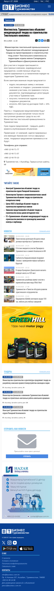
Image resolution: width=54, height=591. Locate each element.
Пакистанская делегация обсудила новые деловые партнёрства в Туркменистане (30, 240)
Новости (8, 231)
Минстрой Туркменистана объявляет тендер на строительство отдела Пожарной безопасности (23, 189)
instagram (9, 542)
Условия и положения (10, 561)
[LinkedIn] (39, 40)
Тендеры (8, 371)
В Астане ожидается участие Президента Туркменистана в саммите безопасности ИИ (31, 249)
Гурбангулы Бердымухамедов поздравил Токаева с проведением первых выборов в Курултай (30, 260)
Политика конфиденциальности (14, 564)
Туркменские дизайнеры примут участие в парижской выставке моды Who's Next (30, 281)
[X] (36, 40)
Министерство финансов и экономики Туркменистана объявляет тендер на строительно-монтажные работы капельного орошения (26, 396)
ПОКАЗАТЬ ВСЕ (44, 231)
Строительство (9, 20)
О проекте (6, 558)
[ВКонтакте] (42, 40)
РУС (47, 1)
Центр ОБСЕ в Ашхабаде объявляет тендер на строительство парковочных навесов (22, 205)
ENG (36, 1)
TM (41, 1)
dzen (14, 542)
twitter (4, 542)
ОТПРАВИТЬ (27, 456)
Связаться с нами (8, 566)
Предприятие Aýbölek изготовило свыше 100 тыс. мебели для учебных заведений (31, 300)
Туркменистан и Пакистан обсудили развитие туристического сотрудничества (31, 290)
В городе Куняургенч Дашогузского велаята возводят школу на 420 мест (31, 271)
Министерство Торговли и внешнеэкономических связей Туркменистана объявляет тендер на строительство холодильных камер (26, 197)
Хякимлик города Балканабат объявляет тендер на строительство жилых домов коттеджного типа (24, 211)
